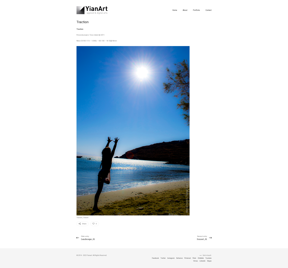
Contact (209, 10)
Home (174, 10)
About (185, 10)
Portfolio (196, 10)
